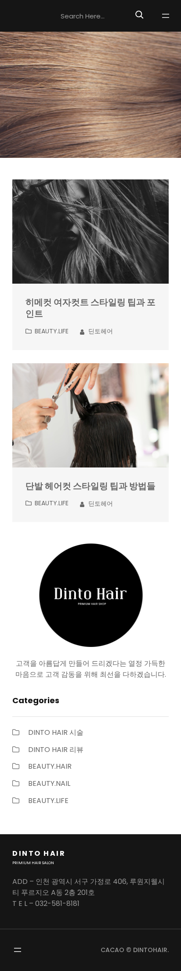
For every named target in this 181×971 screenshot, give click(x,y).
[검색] (139, 15)
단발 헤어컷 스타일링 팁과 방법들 (90, 486)
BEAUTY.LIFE (52, 331)
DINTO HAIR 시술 (55, 732)
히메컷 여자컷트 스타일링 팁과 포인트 (90, 308)
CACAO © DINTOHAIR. (135, 949)
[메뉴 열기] (165, 16)
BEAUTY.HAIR (50, 766)
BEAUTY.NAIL (49, 783)
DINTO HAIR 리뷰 (55, 750)
